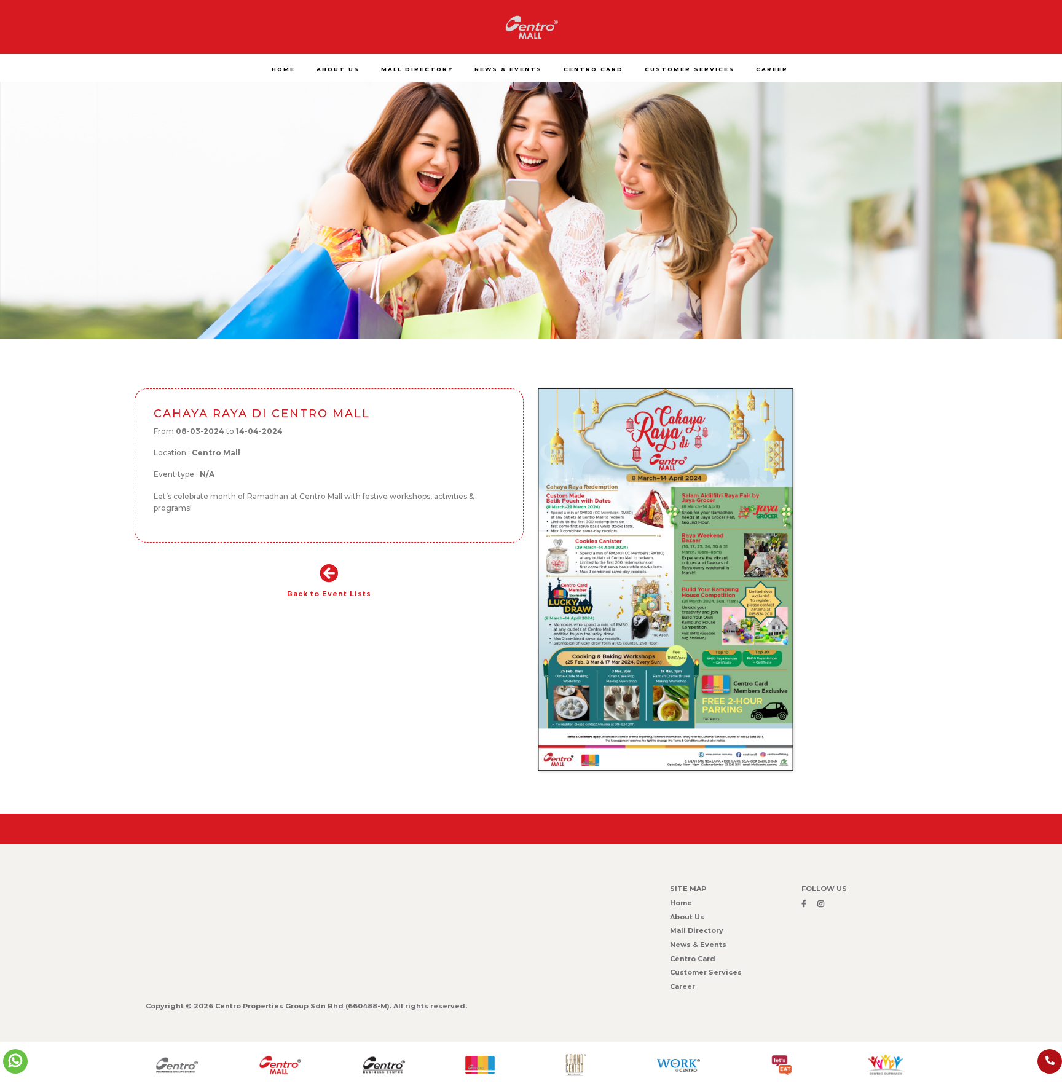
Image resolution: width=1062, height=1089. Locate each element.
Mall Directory (696, 930)
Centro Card (692, 958)
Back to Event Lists (329, 593)
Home (681, 902)
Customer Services (706, 972)
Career (682, 986)
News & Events (698, 944)
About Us (687, 917)
